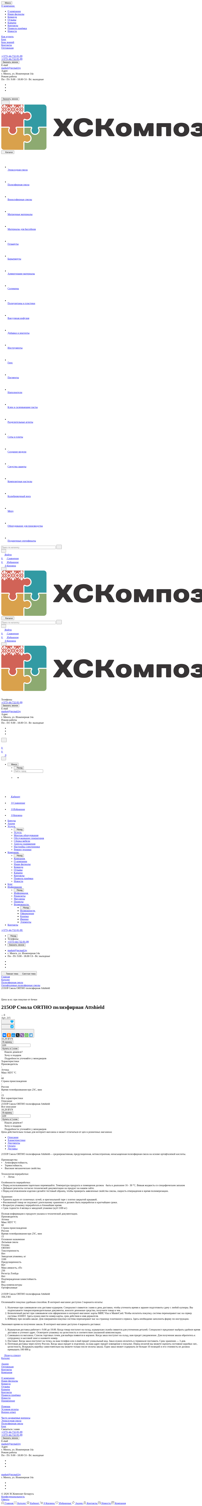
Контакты (13, 25)
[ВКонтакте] (4, 1035)
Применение (8, 1400)
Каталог (5, 1358)
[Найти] (59, 547)
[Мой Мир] (13, 1035)
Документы (14, 1143)
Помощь (5, 1406)
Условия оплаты (10, 1409)
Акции (5, 1364)
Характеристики (16, 1140)
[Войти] (2, 744)
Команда (12, 17)
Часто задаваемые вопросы (15, 1417)
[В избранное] (8, 1021)
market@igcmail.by (11, 68)
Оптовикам (7, 1366)
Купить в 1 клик (10, 1048)
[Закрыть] (3, 758)
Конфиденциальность (13, 1496)
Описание (13, 1137)
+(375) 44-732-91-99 (11, 56)
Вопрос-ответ (8, 1412)
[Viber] (22, 1035)
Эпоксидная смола (11, 1420)
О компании (14, 11)
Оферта (5, 1499)
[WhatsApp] (26, 1035)
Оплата (11, 1145)
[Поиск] (4, 740)
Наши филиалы (16, 14)
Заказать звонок (10, 62)
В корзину (7, 1042)
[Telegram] (31, 1035)
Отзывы (12, 19)
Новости (12, 31)
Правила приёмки (17, 28)
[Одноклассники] (9, 1035)
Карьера (12, 22)
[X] (18, 1035)
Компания (6, 1372)
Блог (3, 1426)
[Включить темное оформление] (5, 103)
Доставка (13, 1148)
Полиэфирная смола (12, 1423)
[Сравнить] (8, 1026)
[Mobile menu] (3, 644)
